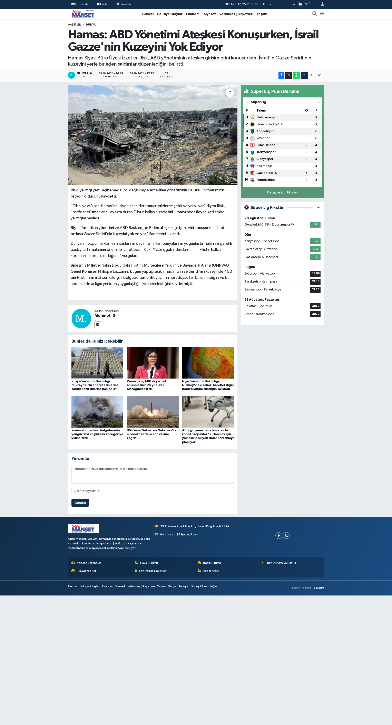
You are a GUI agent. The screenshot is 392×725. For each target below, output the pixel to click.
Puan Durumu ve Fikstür (281, 562)
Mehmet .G (105, 316)
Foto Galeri (82, 4)
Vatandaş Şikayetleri (236, 14)
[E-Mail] (98, 325)
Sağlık (213, 586)
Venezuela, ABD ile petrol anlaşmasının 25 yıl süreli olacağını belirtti (146, 385)
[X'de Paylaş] (288, 75)
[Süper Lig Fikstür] (319, 207)
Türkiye (183, 586)
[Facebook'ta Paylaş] (281, 75)
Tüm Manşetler (86, 570)
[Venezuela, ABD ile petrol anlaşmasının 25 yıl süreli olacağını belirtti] (153, 363)
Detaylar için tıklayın (282, 192)
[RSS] (286, 535)
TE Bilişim (318, 587)
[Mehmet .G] (81, 318)
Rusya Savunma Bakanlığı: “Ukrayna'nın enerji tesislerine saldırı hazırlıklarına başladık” (95, 385)
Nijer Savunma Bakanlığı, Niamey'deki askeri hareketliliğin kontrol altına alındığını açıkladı (208, 385)
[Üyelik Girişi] (320, 4)
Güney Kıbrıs (199, 586)
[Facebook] (278, 535)
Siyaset (210, 14)
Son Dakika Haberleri (153, 570)
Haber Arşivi (211, 570)
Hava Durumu (149, 562)
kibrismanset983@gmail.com (179, 534)
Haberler (74, 24)
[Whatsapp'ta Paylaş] (296, 75)
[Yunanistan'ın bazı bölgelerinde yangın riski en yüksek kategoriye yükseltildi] (97, 411)
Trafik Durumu (212, 562)
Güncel (148, 14)
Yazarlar (125, 4)
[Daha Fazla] (304, 75)
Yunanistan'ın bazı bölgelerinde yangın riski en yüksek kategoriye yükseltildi (97, 434)
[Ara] (314, 14)
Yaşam (262, 14)
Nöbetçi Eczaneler (89, 562)
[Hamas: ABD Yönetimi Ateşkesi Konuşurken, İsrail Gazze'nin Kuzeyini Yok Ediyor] (153, 135)
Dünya (91, 24)
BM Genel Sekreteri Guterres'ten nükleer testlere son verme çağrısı (152, 434)
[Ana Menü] (322, 14)
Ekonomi (193, 14)
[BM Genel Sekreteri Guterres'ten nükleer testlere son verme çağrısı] (153, 411)
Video (105, 4)
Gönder (80, 503)
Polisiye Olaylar (170, 14)
